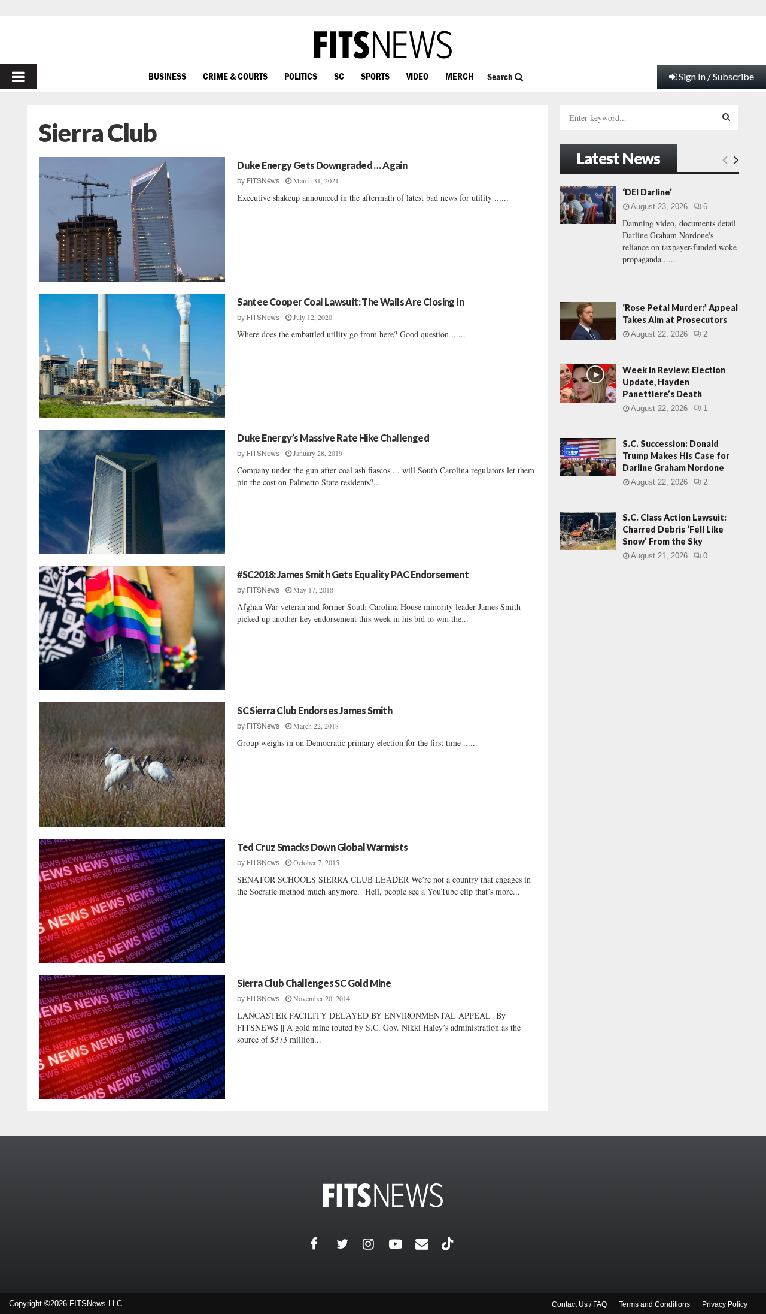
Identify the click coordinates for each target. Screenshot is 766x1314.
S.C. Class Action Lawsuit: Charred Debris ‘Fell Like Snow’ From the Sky (674, 529)
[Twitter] (349, 1244)
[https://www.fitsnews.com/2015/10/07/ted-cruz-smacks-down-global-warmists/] (132, 901)
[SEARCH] (726, 117)
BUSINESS (167, 76)
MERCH (459, 76)
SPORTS (375, 76)
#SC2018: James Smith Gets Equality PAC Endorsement (353, 574)
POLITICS (300, 76)
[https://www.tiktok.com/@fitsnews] (449, 1244)
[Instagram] (376, 1244)
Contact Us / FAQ (579, 1304)
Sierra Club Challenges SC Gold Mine (314, 983)
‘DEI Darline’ (647, 192)
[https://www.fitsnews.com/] (383, 45)
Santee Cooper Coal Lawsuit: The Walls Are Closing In (350, 301)
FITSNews (263, 181)
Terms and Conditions (654, 1304)
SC (339, 76)
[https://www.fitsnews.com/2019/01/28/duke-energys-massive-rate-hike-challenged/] (132, 492)
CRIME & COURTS (235, 76)
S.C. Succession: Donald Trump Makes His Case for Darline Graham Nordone (675, 456)
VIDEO (417, 76)
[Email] (428, 1244)
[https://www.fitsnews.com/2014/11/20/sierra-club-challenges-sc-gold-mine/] (132, 1037)
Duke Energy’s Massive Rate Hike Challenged (333, 437)
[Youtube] (402, 1244)
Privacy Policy (724, 1304)
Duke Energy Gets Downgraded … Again (322, 165)
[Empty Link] (725, 159)
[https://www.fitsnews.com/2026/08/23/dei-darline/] (588, 205)
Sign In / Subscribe (716, 76)
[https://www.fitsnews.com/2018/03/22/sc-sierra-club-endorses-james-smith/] (132, 764)
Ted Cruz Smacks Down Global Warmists (322, 847)
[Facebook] (323, 1244)
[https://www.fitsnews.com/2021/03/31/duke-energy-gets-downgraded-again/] (132, 219)
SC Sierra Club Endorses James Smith (314, 710)
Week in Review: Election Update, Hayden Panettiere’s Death (673, 382)
